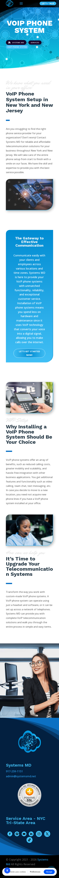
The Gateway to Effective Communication (29, 242)
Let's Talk (48, 3)
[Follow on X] (47, 834)
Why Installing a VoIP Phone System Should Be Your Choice (29, 434)
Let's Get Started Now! (29, 353)
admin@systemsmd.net (21, 776)
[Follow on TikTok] (29, 840)
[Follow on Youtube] (24, 833)
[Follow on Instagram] (39, 834)
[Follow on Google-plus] (17, 833)
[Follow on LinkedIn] (31, 833)
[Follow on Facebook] (9, 833)
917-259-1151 (14, 771)
